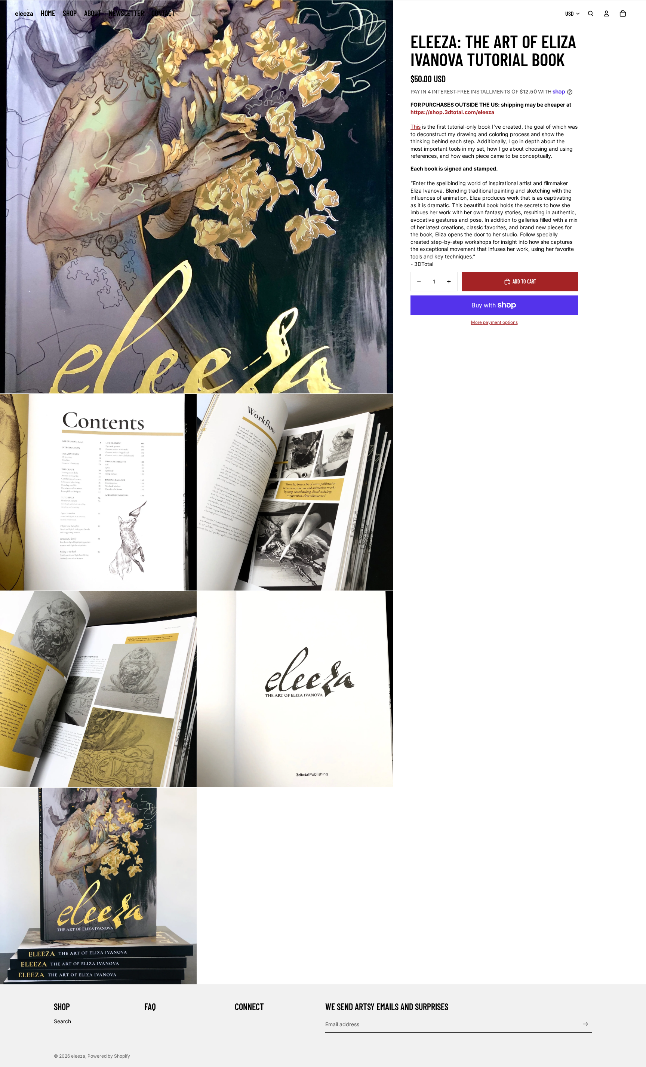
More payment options (494, 322)
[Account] (606, 13)
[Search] (590, 13)
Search (62, 1021)
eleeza (78, 1056)
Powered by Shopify (108, 1056)
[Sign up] (585, 1024)
